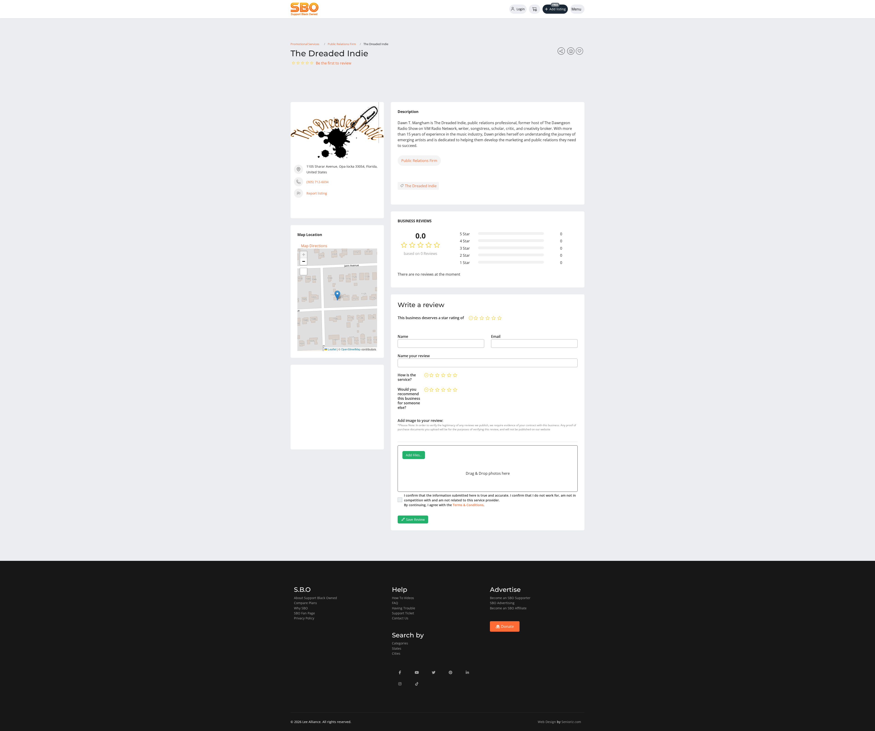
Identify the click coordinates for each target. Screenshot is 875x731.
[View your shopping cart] (534, 9)
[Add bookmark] (580, 52)
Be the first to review (333, 63)
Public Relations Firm (342, 44)
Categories (400, 643)
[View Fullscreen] (303, 271)
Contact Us (400, 618)
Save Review (415, 519)
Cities (396, 653)
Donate (507, 626)
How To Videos (403, 598)
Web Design (547, 722)
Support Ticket (403, 613)
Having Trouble (403, 608)
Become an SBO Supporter (510, 598)
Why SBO (301, 608)
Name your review (414, 355)
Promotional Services (305, 44)
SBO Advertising (502, 603)
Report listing (316, 193)
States (396, 648)
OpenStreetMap (351, 349)
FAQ (395, 603)
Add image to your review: (420, 420)
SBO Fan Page (304, 613)
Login (520, 9)
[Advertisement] (337, 407)
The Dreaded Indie (420, 185)
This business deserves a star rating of (431, 317)
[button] (555, 9)
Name (403, 336)
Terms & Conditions (468, 505)
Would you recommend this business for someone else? (409, 398)
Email (495, 336)
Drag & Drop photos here (488, 473)
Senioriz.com (571, 722)
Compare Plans (305, 603)
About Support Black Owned (315, 598)
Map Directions (314, 245)
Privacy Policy (304, 618)
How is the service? (407, 377)
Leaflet (331, 349)
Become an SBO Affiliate (508, 608)
